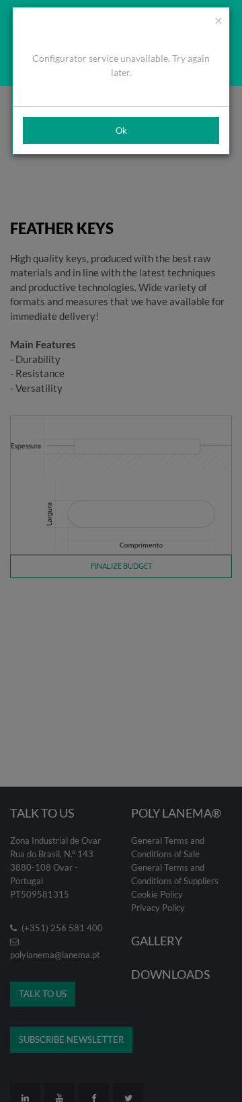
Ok (121, 130)
